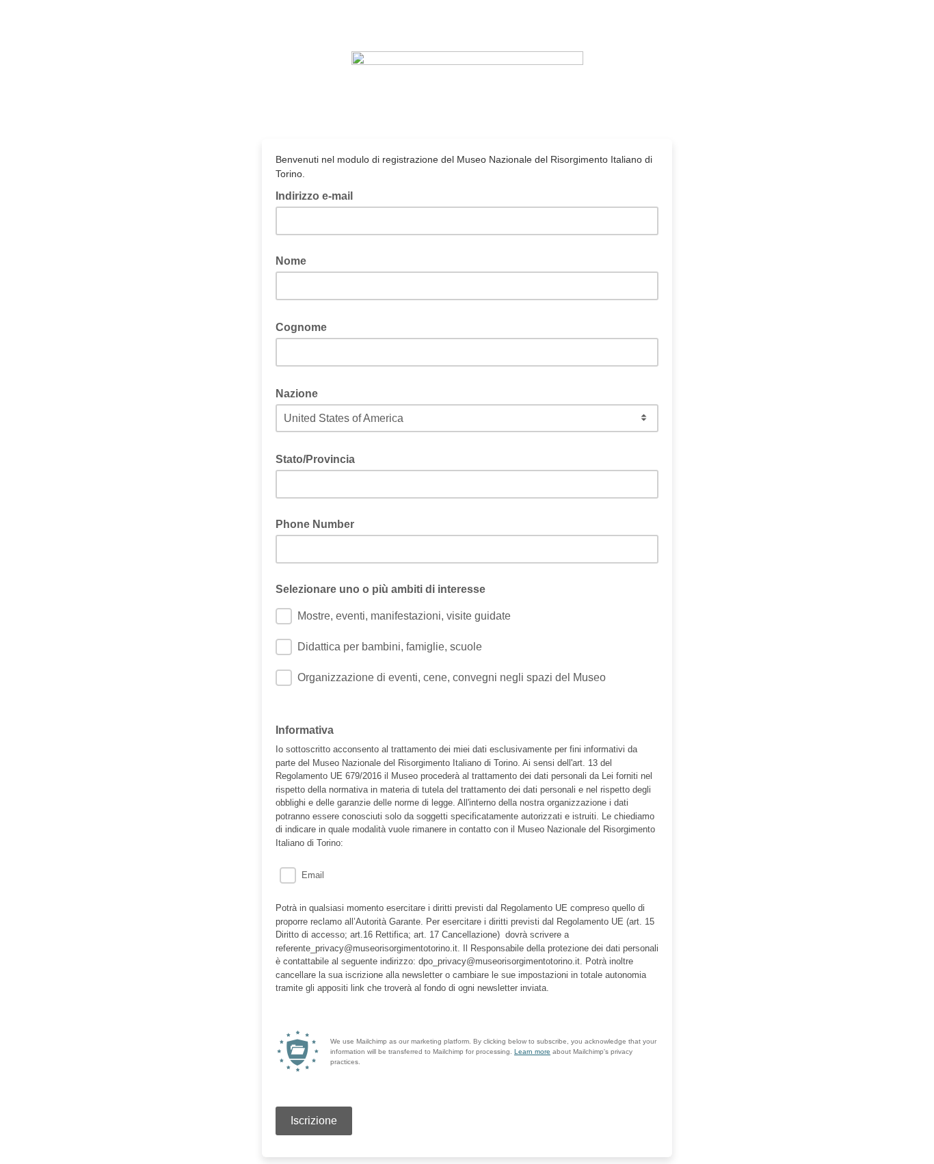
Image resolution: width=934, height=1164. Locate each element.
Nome (291, 261)
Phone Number (315, 524)
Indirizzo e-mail (318, 194)
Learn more (532, 1051)
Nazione (301, 392)
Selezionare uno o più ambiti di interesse (380, 589)
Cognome (305, 326)
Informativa (305, 730)
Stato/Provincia (319, 458)
